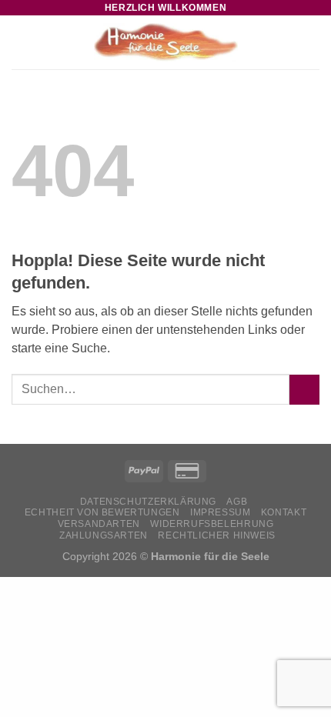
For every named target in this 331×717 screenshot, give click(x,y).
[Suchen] (287, 42)
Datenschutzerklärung (148, 501)
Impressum (220, 512)
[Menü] (21, 42)
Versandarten (99, 524)
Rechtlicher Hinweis (217, 535)
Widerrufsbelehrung (211, 524)
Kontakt (283, 512)
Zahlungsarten (103, 535)
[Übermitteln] (304, 390)
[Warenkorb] (311, 42)
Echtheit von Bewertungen (102, 512)
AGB (236, 501)
